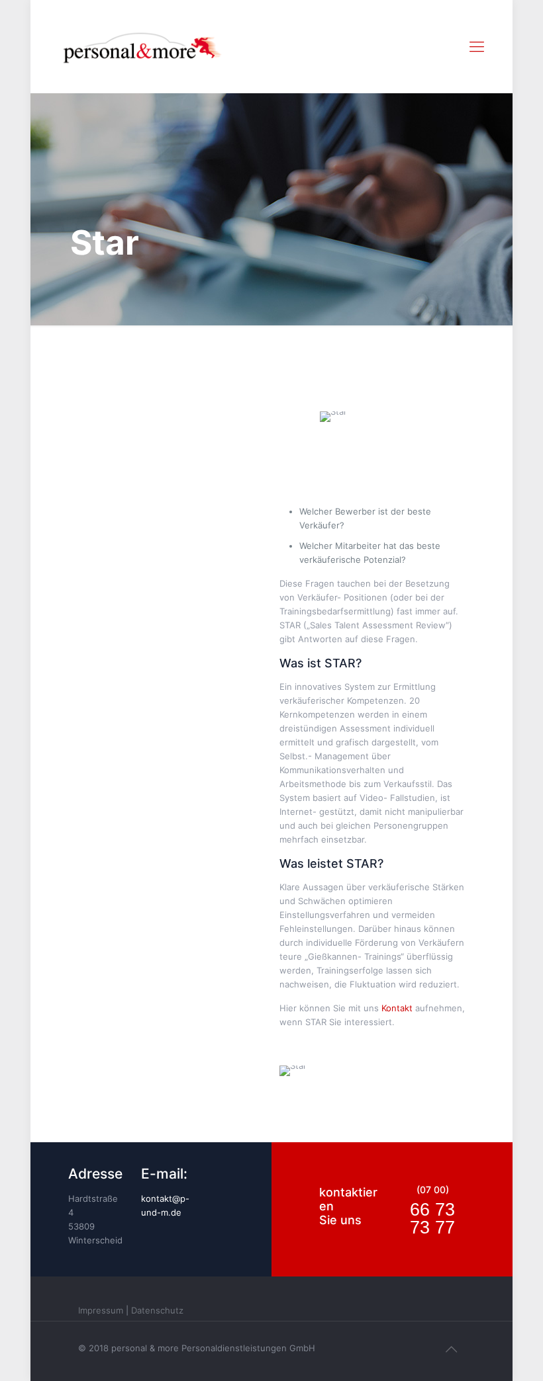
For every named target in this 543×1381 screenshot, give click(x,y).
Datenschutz (157, 1310)
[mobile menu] (477, 46)
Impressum (100, 1310)
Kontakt (397, 1008)
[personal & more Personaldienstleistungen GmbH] (142, 46)
